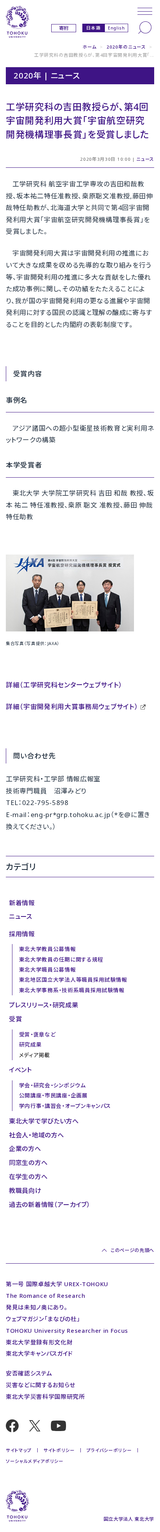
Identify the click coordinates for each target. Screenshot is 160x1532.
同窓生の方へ (28, 1162)
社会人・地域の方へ (36, 1135)
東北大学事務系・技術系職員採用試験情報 (72, 990)
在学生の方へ (28, 1176)
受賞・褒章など (37, 1034)
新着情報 (22, 903)
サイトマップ (19, 1450)
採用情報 (22, 934)
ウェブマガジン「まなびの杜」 (43, 1319)
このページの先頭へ (132, 1250)
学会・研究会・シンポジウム (52, 1085)
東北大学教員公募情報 (47, 949)
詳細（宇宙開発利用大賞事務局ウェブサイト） (72, 706)
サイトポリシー (59, 1450)
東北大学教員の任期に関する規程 (61, 959)
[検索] (144, 27)
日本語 (93, 27)
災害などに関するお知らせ (40, 1385)
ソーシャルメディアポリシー (35, 1461)
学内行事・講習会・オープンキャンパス (65, 1105)
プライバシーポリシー (109, 1450)
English (116, 28)
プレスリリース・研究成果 (43, 1005)
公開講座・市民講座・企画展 (53, 1095)
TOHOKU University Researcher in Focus (67, 1330)
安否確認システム (29, 1373)
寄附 (64, 28)
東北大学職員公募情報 (47, 969)
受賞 (15, 1019)
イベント (20, 1070)
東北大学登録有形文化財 (39, 1342)
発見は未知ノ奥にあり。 (36, 1307)
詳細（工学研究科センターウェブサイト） (64, 684)
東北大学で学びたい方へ (43, 1121)
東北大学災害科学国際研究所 (45, 1396)
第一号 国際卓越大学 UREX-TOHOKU (57, 1284)
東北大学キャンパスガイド (39, 1353)
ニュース (145, 159)
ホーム (90, 47)
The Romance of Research (45, 1295)
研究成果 (30, 1044)
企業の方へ (25, 1148)
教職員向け (25, 1190)
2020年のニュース (126, 47)
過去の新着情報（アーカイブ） (49, 1204)
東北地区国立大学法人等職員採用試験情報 (73, 979)
